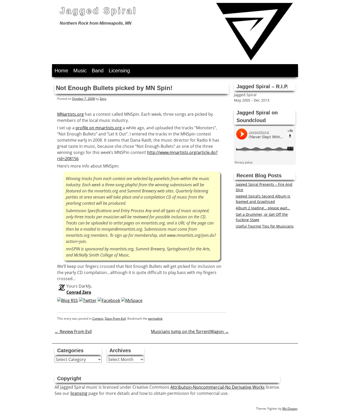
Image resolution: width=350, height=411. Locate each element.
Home (61, 70)
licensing (78, 393)
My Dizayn (289, 408)
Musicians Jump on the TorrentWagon (190, 331)
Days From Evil (115, 318)
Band (98, 70)
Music (80, 70)
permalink (155, 318)
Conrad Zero (78, 292)
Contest (97, 318)
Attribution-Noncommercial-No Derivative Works (217, 387)
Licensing (119, 70)
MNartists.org (70, 114)
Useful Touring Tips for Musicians (265, 226)
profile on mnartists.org (99, 128)
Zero (103, 98)
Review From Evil (73, 331)
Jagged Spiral (98, 10)
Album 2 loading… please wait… (263, 208)
